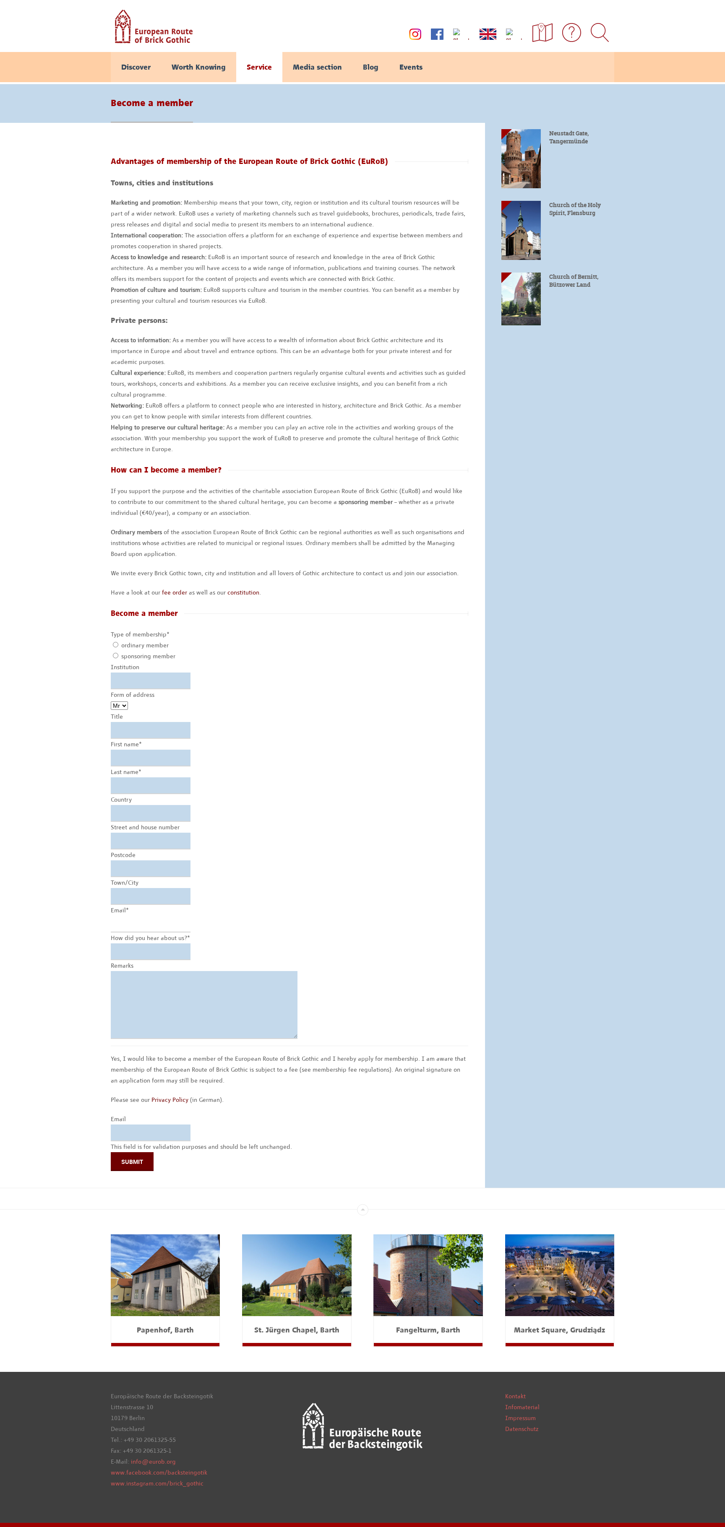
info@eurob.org (153, 1461)
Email (120, 910)
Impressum (520, 1418)
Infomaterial (522, 1407)
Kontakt (515, 1396)
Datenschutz (521, 1429)
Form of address (132, 695)
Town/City (124, 882)
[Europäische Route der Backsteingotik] (152, 40)
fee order (174, 592)
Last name (126, 772)
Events (410, 67)
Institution (125, 667)
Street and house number (145, 827)
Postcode (123, 855)
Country (121, 799)
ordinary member (145, 645)
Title (117, 716)
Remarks (122, 965)
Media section (317, 67)
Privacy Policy (169, 1100)
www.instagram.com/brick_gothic (157, 1483)
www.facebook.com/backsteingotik (159, 1472)
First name (126, 744)
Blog (370, 67)
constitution (243, 592)
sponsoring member (148, 656)
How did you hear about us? (150, 938)
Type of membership (140, 634)
